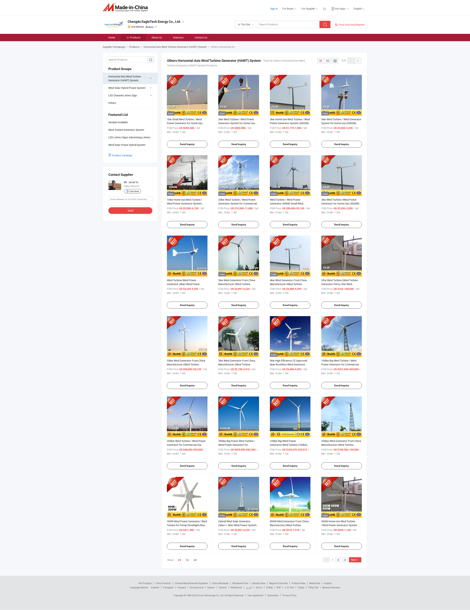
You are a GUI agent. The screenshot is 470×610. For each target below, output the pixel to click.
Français (181, 587)
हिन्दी (279, 587)
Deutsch (223, 587)
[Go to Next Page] (358, 60)
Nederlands (236, 587)
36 (187, 560)
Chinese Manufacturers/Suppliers (191, 583)
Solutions (178, 37)
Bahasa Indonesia (331, 587)
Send (130, 210)
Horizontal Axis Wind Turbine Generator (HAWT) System (124, 78)
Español (155, 587)
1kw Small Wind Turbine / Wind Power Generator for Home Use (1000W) (184, 123)
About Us (156, 37)
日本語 (269, 587)
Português (168, 587)
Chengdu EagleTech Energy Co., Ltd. (154, 22)
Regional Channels (278, 583)
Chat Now (134, 191)
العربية (249, 587)
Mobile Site (314, 583)
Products (135, 37)
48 (195, 560)
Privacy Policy (290, 595)
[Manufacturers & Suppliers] (126, 7)
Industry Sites (258, 583)
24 (179, 560)
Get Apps (340, 8)
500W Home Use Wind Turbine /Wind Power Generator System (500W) (339, 525)
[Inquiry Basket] (325, 8)
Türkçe (301, 587)
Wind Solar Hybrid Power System (126, 88)
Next (353, 559)
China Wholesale (220, 583)
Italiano (211, 587)
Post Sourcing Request (352, 24)
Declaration (273, 595)
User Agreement (255, 595)
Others (112, 103)
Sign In (274, 8)
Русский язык (196, 587)
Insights (328, 583)
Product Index (298, 583)
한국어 (259, 587)
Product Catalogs (122, 155)
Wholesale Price (240, 583)
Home (111, 37)
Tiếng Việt (313, 587)
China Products (163, 583)
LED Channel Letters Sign (122, 95)
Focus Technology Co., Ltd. (211, 595)
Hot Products (145, 583)
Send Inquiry (187, 144)
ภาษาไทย (289, 587)
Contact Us (201, 37)
